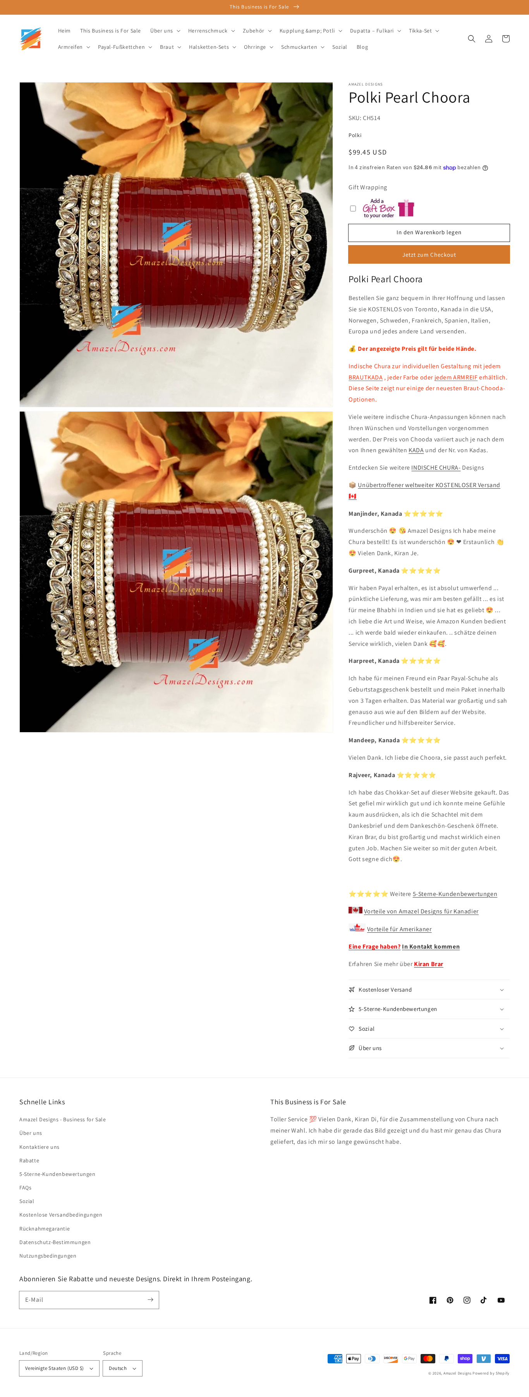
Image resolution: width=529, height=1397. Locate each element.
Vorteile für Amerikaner (399, 929)
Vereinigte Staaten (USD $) (54, 1368)
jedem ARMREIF (456, 377)
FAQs (25, 1187)
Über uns (30, 1132)
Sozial (26, 1201)
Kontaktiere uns (39, 1146)
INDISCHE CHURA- (435, 467)
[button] (471, 38)
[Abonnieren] (150, 1299)
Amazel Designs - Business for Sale (62, 1119)
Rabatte (29, 1160)
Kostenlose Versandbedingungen (60, 1214)
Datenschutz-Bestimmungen (55, 1242)
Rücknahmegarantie (44, 1228)
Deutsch (118, 1368)
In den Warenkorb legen (429, 232)
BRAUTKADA (366, 377)
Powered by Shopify (491, 1373)
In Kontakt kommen (431, 946)
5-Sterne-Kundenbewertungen (455, 894)
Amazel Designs (457, 1373)
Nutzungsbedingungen (47, 1255)
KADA (416, 450)
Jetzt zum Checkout (429, 254)
